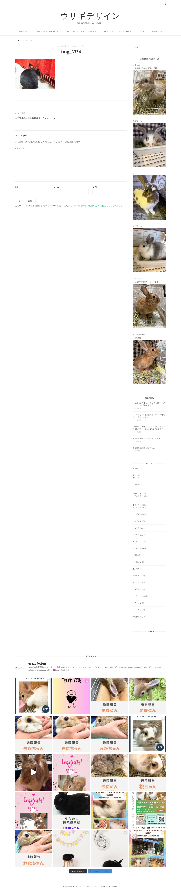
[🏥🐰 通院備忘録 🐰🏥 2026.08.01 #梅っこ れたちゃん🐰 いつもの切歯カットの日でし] (109, 734)
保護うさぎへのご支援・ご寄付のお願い (82, 31)
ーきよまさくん (139, 496)
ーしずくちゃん (139, 514)
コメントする (78, 46)
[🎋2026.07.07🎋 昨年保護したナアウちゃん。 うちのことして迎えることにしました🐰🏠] (71, 848)
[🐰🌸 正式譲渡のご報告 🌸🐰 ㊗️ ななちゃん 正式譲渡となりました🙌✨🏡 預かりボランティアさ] (33, 772)
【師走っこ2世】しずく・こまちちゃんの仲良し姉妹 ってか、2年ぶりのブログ (149, 428)
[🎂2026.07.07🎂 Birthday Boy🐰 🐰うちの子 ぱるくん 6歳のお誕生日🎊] (109, 848)
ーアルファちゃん (139, 548)
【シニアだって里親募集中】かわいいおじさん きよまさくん (149, 416)
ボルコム (136, 569)
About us (108, 31)
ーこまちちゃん (139, 507)
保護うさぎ (137, 494)
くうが (135, 484)
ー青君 (135, 555)
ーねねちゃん (138, 617)
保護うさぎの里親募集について (49, 31)
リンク (143, 31)
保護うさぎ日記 (25, 31)
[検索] (163, 46)
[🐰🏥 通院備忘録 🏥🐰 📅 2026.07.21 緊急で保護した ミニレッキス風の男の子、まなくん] (147, 696)
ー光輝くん (137, 562)
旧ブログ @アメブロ (127, 31)
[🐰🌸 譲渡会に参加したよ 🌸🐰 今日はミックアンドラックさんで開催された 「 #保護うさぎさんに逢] (109, 810)
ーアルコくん (138, 535)
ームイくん (137, 610)
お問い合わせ (157, 31)
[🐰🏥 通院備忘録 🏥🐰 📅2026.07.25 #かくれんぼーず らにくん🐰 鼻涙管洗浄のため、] (109, 772)
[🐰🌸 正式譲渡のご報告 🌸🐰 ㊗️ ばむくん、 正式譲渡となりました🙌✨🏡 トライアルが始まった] (33, 810)
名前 (16, 187)
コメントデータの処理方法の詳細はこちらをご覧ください (99, 206)
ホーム (18, 40)
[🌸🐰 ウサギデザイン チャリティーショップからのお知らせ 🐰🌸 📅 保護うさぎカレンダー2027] (71, 696)
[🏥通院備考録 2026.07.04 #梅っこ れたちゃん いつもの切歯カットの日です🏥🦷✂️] (33, 848)
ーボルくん (137, 576)
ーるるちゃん (138, 528)
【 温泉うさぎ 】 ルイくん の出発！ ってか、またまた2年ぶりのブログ (149, 404)
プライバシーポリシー (91, 886)
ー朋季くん (137, 589)
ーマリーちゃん (139, 596)
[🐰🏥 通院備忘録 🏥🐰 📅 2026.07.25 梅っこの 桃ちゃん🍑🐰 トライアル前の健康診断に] (147, 772)
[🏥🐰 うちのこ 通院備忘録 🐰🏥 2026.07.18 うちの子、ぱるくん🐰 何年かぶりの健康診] (71, 810)
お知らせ (136, 468)
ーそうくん (137, 603)
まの (134, 478)
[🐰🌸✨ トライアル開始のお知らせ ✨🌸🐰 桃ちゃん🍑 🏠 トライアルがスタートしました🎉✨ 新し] (147, 734)
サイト (95, 187)
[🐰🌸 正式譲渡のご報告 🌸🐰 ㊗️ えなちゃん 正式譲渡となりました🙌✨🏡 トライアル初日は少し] (71, 772)
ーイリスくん (138, 541)
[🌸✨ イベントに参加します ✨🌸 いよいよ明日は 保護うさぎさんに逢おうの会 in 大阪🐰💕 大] (147, 810)
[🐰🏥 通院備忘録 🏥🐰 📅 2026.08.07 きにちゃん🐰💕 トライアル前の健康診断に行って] (71, 734)
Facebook (149, 631)
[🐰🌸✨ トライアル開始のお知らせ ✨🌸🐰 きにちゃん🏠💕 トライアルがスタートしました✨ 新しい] (33, 696)
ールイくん (137, 521)
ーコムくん (137, 582)
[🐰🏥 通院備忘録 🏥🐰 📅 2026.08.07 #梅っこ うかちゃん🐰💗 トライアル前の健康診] (33, 734)
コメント (19, 148)
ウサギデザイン (90, 15)
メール (56, 187)
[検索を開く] (165, 4)
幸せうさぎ (137, 505)
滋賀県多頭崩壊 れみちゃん (144, 448)
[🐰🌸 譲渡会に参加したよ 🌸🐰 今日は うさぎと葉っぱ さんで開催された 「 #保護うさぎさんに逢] (147, 848)
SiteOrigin (114, 886)
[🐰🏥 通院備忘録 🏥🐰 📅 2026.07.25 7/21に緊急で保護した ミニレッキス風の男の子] (109, 696)
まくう (135, 475)
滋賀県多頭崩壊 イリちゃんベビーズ (147, 439)
